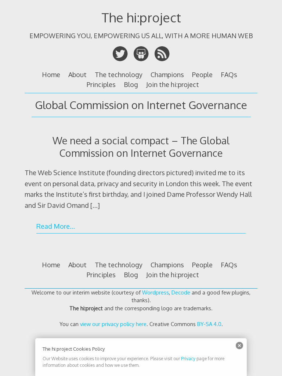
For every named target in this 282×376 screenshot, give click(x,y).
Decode (180, 292)
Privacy (188, 358)
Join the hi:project (172, 84)
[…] (95, 205)
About (77, 74)
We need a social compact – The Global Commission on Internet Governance (141, 146)
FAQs (229, 74)
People (202, 74)
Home (51, 74)
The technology (118, 74)
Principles (101, 84)
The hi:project (141, 17)
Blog (131, 84)
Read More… (55, 226)
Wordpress (155, 292)
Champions (167, 74)
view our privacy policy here (113, 324)
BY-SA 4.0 (209, 324)
